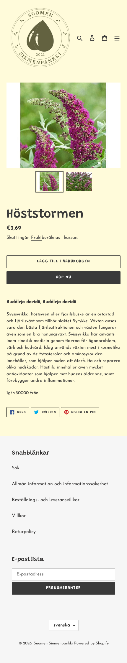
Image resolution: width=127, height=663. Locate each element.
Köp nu (63, 277)
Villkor (19, 516)
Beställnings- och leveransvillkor (45, 500)
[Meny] (117, 38)
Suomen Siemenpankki (53, 643)
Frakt (36, 238)
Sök (15, 468)
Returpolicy (24, 531)
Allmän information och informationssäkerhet (60, 484)
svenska (61, 625)
